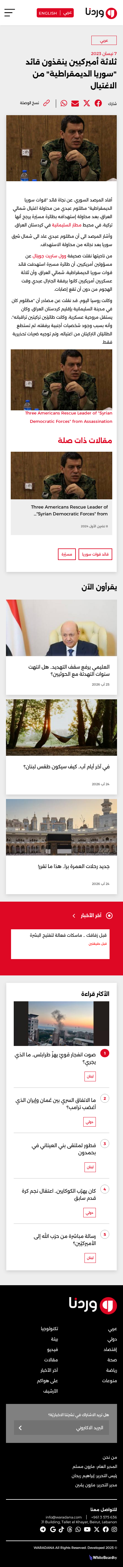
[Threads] (70, 1529)
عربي (67, 12)
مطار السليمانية (67, 225)
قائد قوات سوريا (95, 554)
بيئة (54, 1339)
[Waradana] (93, 1313)
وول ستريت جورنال (49, 256)
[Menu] (9, 15)
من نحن (110, 1457)
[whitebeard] (100, 1557)
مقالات (51, 1360)
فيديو (52, 1349)
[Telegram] (43, 1529)
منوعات (109, 1380)
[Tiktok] (61, 1529)
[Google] (53, 1529)
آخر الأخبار (49, 1370)
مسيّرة (66, 554)
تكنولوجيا (49, 1328)
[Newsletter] (20, 1428)
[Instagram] (114, 1529)
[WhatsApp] (78, 1529)
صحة (112, 1360)
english (48, 12)
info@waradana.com (64, 1517)
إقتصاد (110, 1349)
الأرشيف (50, 1391)
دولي (112, 1339)
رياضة (111, 1370)
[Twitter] (86, 103)
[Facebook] (98, 103)
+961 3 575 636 (104, 1517)
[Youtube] (87, 1529)
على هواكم (47, 1380)
